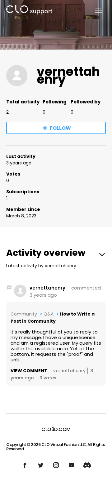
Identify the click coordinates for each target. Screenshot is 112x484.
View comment (29, 371)
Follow (60, 128)
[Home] (29, 11)
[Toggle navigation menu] (95, 11)
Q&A (49, 314)
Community (24, 314)
